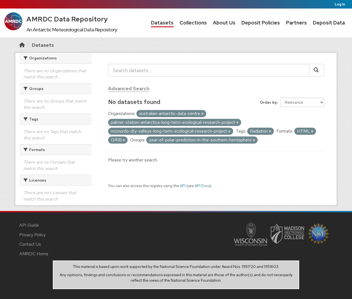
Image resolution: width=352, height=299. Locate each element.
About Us (224, 23)
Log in (340, 4)
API (183, 185)
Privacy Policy (32, 235)
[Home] (22, 45)
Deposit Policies (260, 23)
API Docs (202, 185)
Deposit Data (329, 23)
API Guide (29, 225)
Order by (268, 102)
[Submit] (316, 70)
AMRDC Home (33, 254)
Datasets (162, 23)
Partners (296, 23)
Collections (193, 23)
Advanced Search (128, 88)
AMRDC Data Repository (67, 19)
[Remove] (202, 114)
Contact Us (30, 244)
